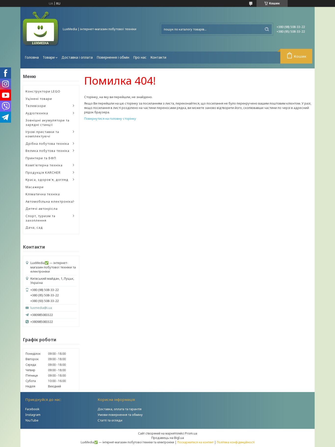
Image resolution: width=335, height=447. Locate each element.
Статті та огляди (110, 420)
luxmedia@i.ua (41, 308)
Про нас (139, 57)
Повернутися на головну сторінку (110, 118)
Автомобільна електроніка (49, 201)
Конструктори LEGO (43, 91)
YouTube (32, 420)
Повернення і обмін (113, 57)
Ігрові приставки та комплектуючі (42, 134)
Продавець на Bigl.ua (167, 437)
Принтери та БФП (41, 158)
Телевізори (36, 106)
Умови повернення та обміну (120, 414)
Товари (49, 57)
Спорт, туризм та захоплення (40, 218)
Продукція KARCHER (43, 172)
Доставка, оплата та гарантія (120, 409)
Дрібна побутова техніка (47, 143)
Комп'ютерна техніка (44, 165)
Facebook (32, 409)
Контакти (158, 57)
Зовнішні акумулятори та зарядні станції (47, 122)
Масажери (35, 187)
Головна (32, 57)
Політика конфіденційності (236, 442)
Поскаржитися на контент (195, 442)
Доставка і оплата (77, 57)
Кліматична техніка (43, 194)
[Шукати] (267, 29)
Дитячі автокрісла (42, 208)
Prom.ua (191, 433)
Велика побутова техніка (47, 150)
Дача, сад (34, 227)
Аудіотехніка (37, 113)
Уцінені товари (39, 98)
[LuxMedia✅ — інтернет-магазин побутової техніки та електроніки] (41, 29)
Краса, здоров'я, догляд (47, 179)
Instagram (32, 414)
